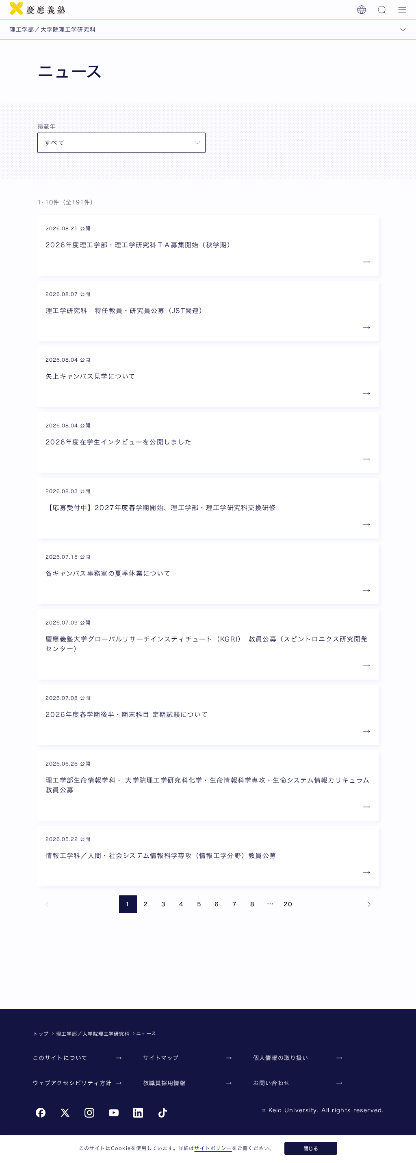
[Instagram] (89, 1112)
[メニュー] (402, 9)
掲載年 (46, 126)
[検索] (382, 9)
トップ (41, 1033)
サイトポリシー (213, 1148)
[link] (47, 904)
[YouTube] (114, 1112)
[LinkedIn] (138, 1112)
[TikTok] (162, 1112)
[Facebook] (40, 1112)
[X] (65, 1112)
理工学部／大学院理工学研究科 (93, 1033)
